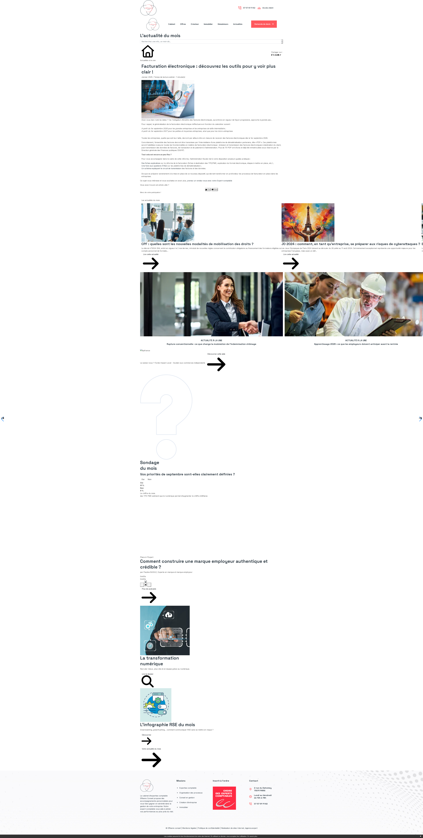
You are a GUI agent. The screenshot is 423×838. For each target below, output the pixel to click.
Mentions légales (189, 828)
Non (149, 479)
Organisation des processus (190, 793)
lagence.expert (251, 828)
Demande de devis (262, 24)
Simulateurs (223, 24)
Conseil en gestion (187, 797)
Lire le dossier (147, 674)
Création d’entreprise (188, 802)
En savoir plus (252, 836)
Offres (183, 24)
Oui (143, 479)
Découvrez (146, 735)
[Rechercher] (282, 41)
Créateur (195, 24)
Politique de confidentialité (209, 828)
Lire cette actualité (150, 254)
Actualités (237, 24)
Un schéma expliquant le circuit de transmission (161, 168)
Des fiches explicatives (150, 163)
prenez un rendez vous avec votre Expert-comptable (209, 181)
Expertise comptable (187, 788)
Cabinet (171, 24)
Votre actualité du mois (151, 749)
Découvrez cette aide (216, 354)
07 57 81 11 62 (261, 803)
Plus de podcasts (149, 589)
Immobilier (208, 24)
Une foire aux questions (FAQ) (154, 166)
